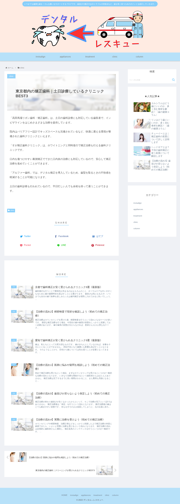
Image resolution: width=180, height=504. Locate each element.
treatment (137, 216)
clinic (12, 210)
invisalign (137, 203)
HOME (64, 495)
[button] (173, 79)
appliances (138, 209)
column (136, 228)
